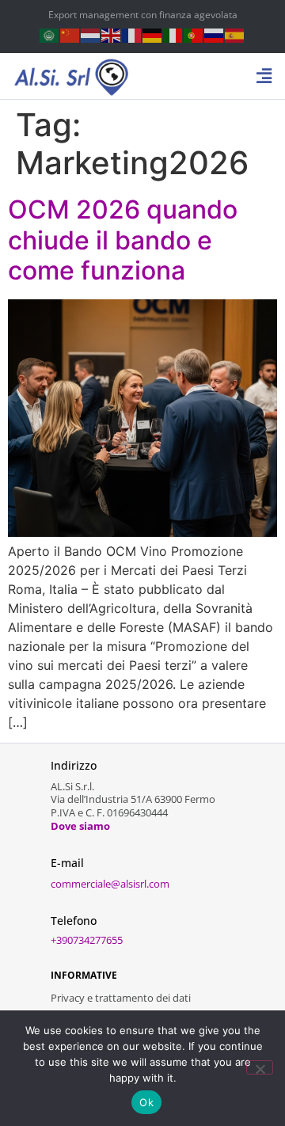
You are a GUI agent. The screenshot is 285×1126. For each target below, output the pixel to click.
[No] (259, 1067)
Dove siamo (80, 826)
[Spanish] (235, 35)
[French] (132, 35)
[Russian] (214, 35)
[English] (111, 35)
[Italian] (173, 35)
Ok (146, 1102)
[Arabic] (50, 35)
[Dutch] (91, 35)
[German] (152, 35)
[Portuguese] (194, 35)
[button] (264, 76)
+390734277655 (87, 940)
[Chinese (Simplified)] (70, 35)
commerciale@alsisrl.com (110, 884)
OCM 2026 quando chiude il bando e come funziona (123, 240)
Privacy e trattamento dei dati (121, 998)
